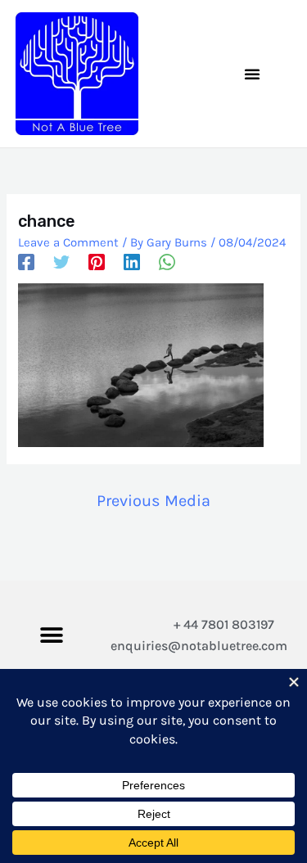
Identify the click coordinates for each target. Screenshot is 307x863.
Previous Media (153, 500)
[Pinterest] (96, 262)
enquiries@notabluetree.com (199, 645)
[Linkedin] (132, 262)
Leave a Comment (68, 242)
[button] (252, 73)
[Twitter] (61, 262)
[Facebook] (26, 262)
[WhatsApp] (167, 262)
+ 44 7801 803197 (224, 624)
